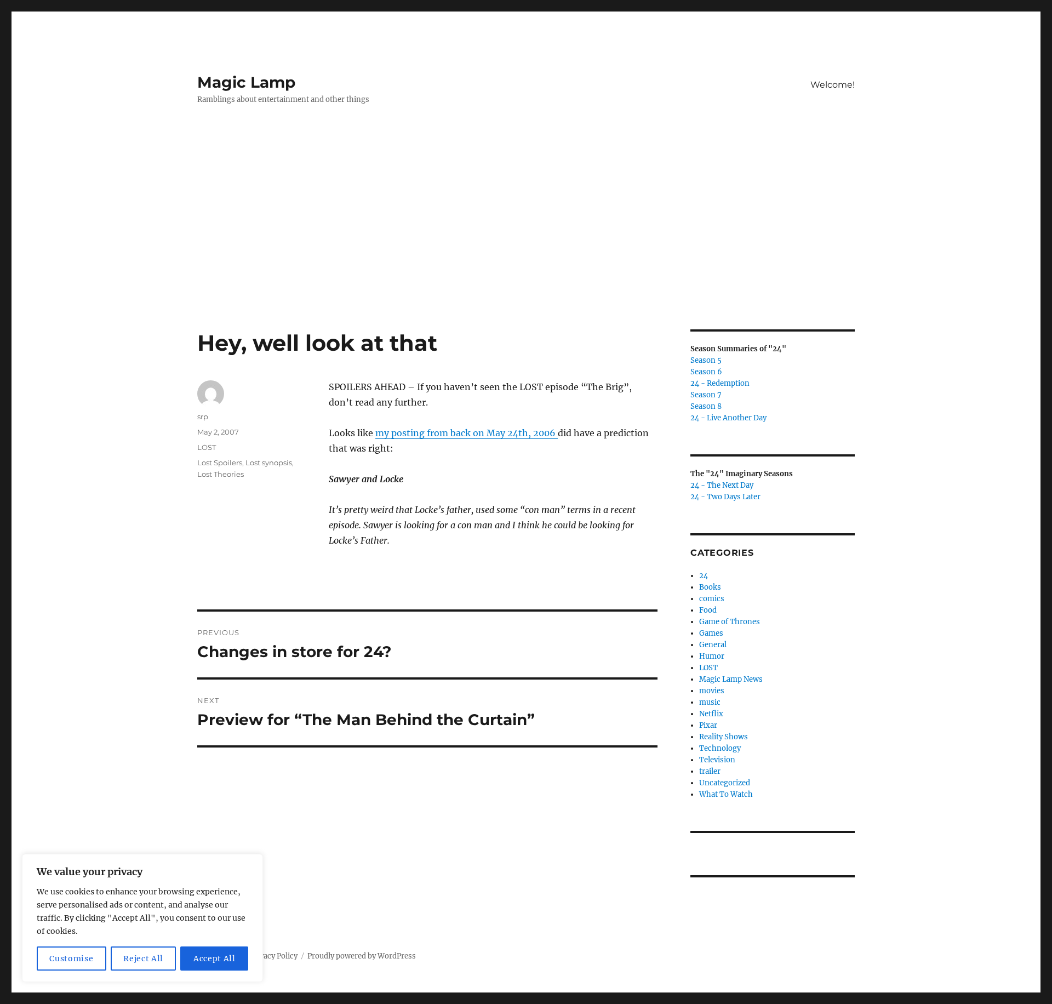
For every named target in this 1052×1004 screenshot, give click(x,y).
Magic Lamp (246, 82)
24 (703, 575)
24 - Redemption (720, 383)
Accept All (214, 958)
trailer (710, 771)
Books (710, 587)
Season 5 (706, 360)
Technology (720, 748)
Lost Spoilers (219, 462)
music (710, 702)
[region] (142, 918)
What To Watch (726, 794)
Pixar (708, 725)
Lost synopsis (268, 462)
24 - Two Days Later (725, 496)
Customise (71, 958)
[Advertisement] (526, 248)
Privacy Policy (274, 956)
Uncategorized (724, 783)
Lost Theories (220, 474)
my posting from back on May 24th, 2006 (466, 432)
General (713, 644)
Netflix (711, 713)
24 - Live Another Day (728, 418)
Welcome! (832, 84)
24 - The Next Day (721, 485)
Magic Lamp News (731, 679)
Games (711, 633)
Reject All (143, 958)
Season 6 (706, 371)
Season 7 (706, 395)
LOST (206, 447)
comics (711, 598)
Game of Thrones (729, 621)
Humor (711, 656)
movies (711, 690)
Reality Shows (723, 736)
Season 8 (706, 406)
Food (708, 610)
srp (202, 416)
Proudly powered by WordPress (361, 956)
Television (717, 760)
